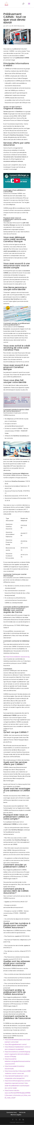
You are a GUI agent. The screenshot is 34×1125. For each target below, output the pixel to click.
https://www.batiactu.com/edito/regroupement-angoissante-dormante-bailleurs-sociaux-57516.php (17, 1054)
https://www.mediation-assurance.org (17, 656)
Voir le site (22, 1112)
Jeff (7, 26)
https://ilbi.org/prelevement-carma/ (16, 1044)
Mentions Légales (16, 1114)
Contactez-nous (12, 1112)
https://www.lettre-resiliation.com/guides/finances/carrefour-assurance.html (17, 1061)
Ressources (21, 26)
